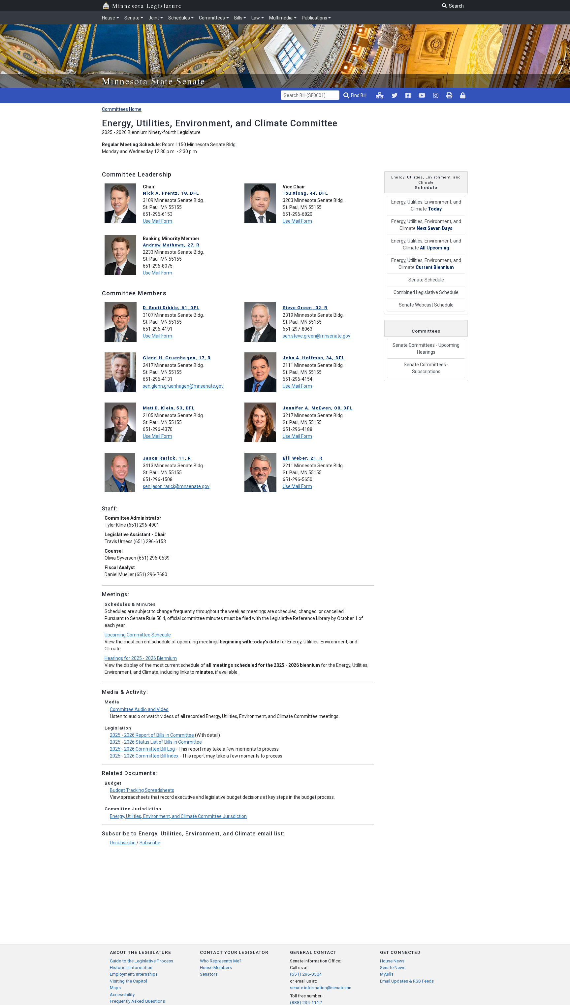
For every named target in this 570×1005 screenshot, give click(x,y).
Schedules (179, 17)
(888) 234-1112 (306, 1002)
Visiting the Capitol (128, 981)
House (108, 17)
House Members (216, 967)
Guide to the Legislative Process (141, 960)
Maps (115, 987)
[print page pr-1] (449, 95)
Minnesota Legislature (147, 6)
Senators (209, 974)
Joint (153, 17)
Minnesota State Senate (154, 81)
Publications (314, 17)
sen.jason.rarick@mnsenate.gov (176, 486)
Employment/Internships (134, 974)
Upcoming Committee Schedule (138, 634)
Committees (212, 17)
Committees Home (122, 109)
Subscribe (150, 842)
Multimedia (281, 17)
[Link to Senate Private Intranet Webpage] (379, 95)
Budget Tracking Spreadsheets (142, 790)
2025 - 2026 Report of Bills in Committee (152, 735)
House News (392, 960)
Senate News (392, 967)
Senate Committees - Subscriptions (426, 368)
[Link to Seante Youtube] (422, 95)
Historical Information (131, 967)
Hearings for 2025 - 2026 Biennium (141, 658)
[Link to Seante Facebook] (408, 95)
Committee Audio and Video (139, 709)
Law (255, 17)
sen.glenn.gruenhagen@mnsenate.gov (183, 386)
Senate (132, 17)
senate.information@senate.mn (320, 987)
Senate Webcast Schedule (426, 305)
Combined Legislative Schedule (426, 292)
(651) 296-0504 (306, 974)
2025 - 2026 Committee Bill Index (144, 756)
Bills (238, 17)
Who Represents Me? (220, 960)
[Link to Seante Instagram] (394, 95)
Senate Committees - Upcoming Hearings (426, 348)
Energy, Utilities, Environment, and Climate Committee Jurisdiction (178, 816)
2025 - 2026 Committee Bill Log (142, 749)
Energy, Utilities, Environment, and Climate (426, 205)
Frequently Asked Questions (137, 1001)
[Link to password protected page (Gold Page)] (463, 95)
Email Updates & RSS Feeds (407, 981)
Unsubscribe (123, 842)
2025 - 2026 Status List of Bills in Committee (156, 742)
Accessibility (122, 994)
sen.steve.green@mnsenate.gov (316, 336)
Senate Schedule (426, 279)
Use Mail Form (157, 221)
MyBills (387, 974)
